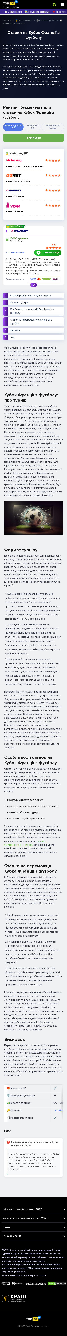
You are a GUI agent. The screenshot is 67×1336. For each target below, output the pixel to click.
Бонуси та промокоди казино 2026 (25, 1218)
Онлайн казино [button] (15, 12)
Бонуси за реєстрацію (39, 12)
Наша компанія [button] (11, 1236)
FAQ (12, 337)
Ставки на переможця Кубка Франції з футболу (31, 321)
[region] (33, 1103)
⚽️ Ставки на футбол (46, 20)
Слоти (6, 1227)
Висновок (15, 330)
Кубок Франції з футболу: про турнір (30, 295)
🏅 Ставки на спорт (23, 20)
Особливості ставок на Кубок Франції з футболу (32, 311)
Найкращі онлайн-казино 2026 (22, 1209)
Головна (7, 20)
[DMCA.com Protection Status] (57, 1284)
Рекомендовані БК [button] (13, 127)
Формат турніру (19, 302)
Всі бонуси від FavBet (15, 253)
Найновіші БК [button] (32, 127)
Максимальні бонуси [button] (52, 127)
